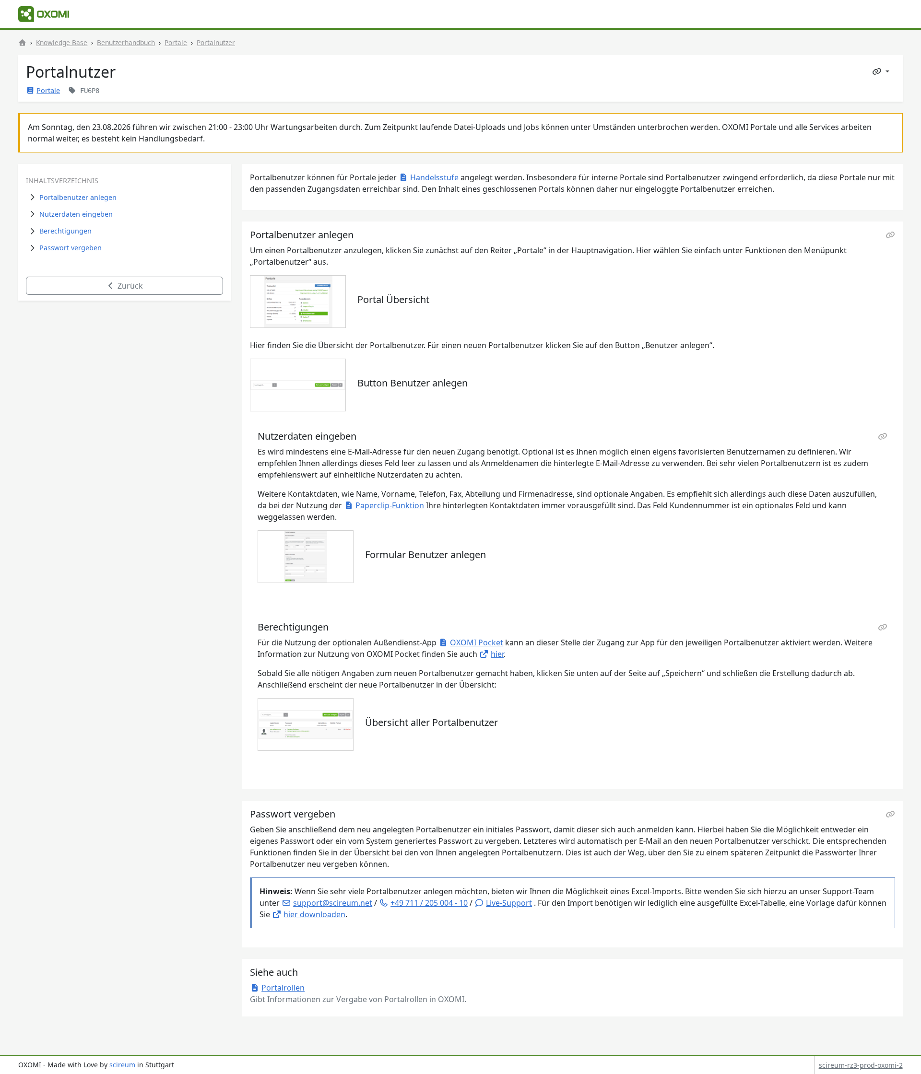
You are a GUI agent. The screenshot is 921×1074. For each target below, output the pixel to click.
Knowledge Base (61, 42)
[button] (503, 903)
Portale (176, 42)
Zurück (129, 285)
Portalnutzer (216, 42)
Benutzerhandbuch (126, 42)
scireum (122, 1064)
